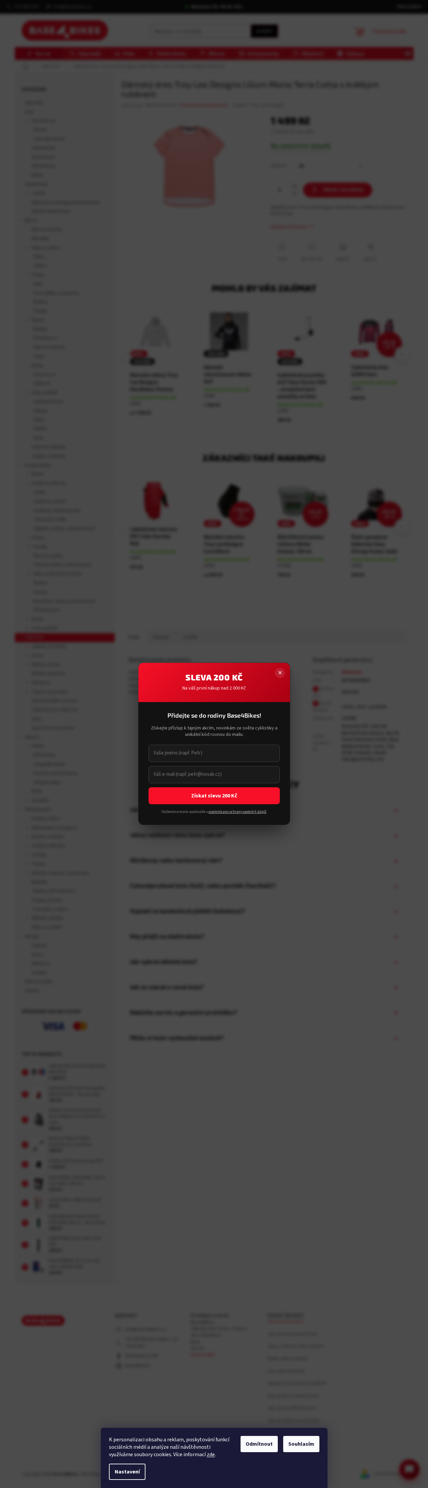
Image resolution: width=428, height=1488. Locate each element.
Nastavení (127, 1471)
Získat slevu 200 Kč (214, 795)
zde (211, 1454)
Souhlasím (301, 1444)
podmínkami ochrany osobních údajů (237, 811)
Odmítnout (259, 1444)
